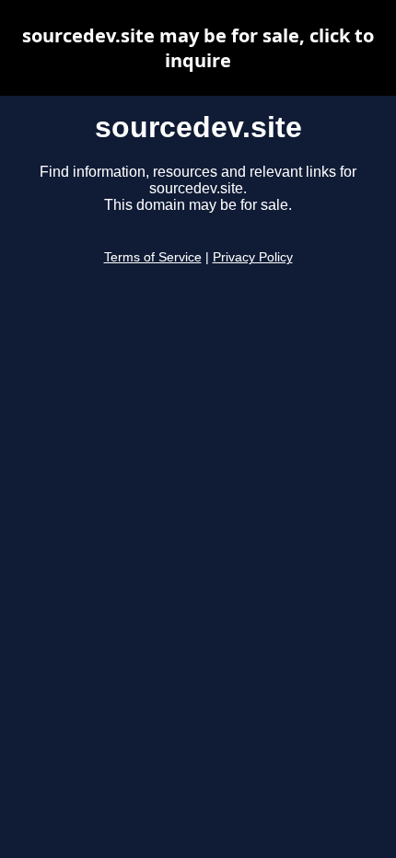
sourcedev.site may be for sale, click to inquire (198, 48)
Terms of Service (153, 257)
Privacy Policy (253, 257)
